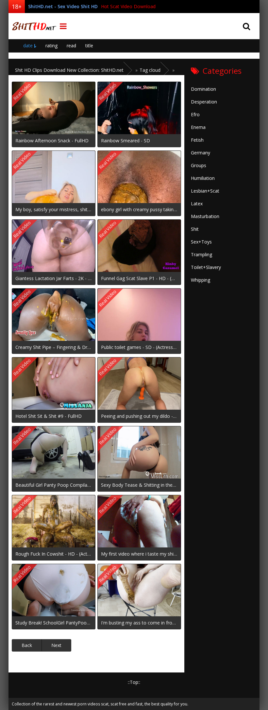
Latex (197, 203)
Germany (200, 153)
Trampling (201, 254)
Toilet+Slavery (206, 267)
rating (51, 45)
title (89, 45)
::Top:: (134, 682)
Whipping (200, 280)
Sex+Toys (201, 242)
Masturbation (205, 216)
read (71, 45)
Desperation (204, 102)
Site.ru (33, 26)
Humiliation (203, 178)
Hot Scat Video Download (128, 6)
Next (56, 645)
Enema (198, 127)
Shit (195, 229)
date (28, 45)
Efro (195, 114)
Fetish (197, 140)
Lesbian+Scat (205, 191)
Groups (198, 165)
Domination (203, 89)
